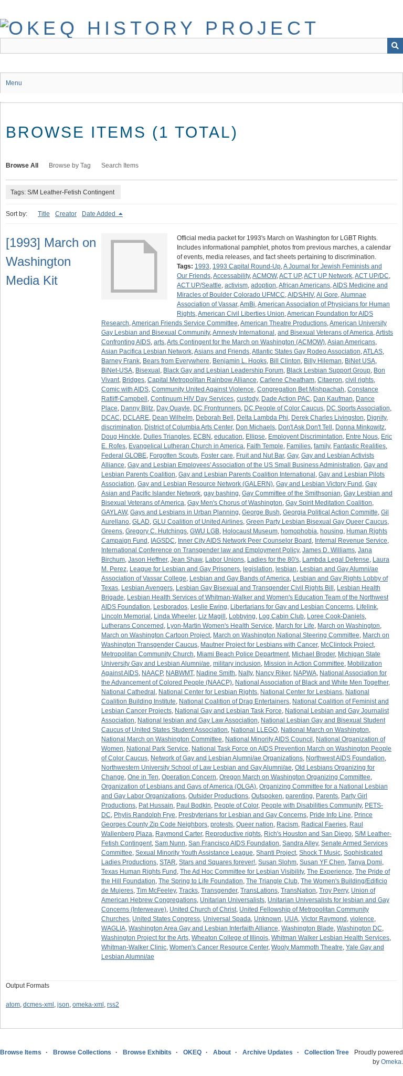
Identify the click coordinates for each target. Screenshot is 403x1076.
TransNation (298, 890)
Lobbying (242, 616)
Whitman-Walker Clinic (133, 947)
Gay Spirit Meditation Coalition (328, 502)
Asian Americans (351, 342)
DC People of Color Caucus (283, 408)
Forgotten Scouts (174, 455)
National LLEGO (254, 729)
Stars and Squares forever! (217, 862)
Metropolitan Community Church (147, 654)
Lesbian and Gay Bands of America (239, 578)
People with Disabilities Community (311, 805)
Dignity (376, 417)
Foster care (217, 455)
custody (247, 398)
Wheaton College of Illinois (230, 938)
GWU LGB (204, 531)
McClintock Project (347, 644)
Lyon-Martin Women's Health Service (219, 625)
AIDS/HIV (301, 294)
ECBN (202, 436)
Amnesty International (243, 332)
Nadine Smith (215, 673)
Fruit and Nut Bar (260, 455)
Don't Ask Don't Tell (305, 427)
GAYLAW (114, 512)
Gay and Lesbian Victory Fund (319, 484)
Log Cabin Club (281, 616)
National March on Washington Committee (161, 739)
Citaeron (329, 380)
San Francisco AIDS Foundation (233, 843)
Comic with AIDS (125, 389)
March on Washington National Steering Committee (286, 635)
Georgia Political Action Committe (330, 512)
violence (362, 919)
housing (331, 531)
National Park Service (157, 748)
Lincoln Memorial (126, 616)
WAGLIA (113, 928)
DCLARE (136, 417)
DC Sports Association (358, 408)
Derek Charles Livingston (327, 417)
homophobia (299, 531)
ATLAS (373, 351)
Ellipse (255, 436)
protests (221, 824)
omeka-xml (88, 1004)
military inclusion (237, 663)
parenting (299, 796)
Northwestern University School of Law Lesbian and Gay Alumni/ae (196, 767)
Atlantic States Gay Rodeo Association (306, 351)
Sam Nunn (170, 843)
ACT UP (290, 276)
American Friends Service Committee (185, 323)
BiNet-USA (116, 370)
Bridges (133, 380)
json (63, 1004)
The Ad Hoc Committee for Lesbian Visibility (242, 871)
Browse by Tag (70, 165)
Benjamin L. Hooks (240, 361)
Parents (327, 796)
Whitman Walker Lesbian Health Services (330, 938)
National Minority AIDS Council (269, 739)
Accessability (231, 276)
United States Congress (166, 919)
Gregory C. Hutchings (156, 531)
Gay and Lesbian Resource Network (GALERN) (205, 484)
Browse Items (20, 1052)
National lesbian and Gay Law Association (197, 720)
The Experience (329, 871)
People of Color (236, 805)
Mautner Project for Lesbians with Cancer (258, 644)
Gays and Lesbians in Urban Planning (184, 512)
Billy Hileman (323, 361)
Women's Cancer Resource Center (218, 947)
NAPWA (304, 673)
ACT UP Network (328, 276)
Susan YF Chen (322, 862)
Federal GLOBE (123, 455)
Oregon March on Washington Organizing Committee (294, 777)
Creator (66, 214)
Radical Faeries (323, 824)
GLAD (141, 521)
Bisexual (147, 370)
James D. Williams (328, 550)
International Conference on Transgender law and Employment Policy (200, 550)
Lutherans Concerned (132, 625)
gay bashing (221, 493)
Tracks (188, 890)
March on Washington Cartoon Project (155, 635)
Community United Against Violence (203, 389)
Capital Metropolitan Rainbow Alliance (202, 380)
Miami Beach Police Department (243, 654)
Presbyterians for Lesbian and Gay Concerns (242, 815)
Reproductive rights (233, 833)
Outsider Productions (218, 796)
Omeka (391, 1061)
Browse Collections (82, 1052)
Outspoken (266, 796)
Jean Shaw (186, 559)
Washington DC (359, 928)
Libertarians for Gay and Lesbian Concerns (291, 607)
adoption (263, 285)
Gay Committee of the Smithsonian (291, 493)
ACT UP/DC (372, 276)
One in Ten (143, 777)
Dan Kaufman (333, 398)
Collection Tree (326, 1052)
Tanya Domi (365, 862)
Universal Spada (227, 919)
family (322, 446)
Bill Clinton (285, 361)
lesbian (285, 569)
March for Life (294, 625)
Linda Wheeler (174, 616)
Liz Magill (212, 616)
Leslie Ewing (208, 607)
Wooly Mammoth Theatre (307, 947)
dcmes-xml (38, 1004)
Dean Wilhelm (172, 417)
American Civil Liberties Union (241, 313)
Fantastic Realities (359, 446)
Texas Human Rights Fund (139, 871)
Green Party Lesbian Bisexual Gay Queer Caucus (316, 521)
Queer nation (254, 824)
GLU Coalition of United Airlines (198, 521)
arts (159, 342)
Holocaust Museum (250, 531)
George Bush (261, 512)
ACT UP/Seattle (199, 285)
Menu (14, 83)
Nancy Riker (273, 673)
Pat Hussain (156, 805)
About (222, 1052)
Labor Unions (224, 559)
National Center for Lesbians (301, 692)
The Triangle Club (272, 881)
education (228, 436)
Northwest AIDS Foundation (345, 758)
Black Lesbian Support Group (328, 370)
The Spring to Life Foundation (200, 881)
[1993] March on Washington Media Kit (51, 261)
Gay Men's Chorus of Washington (234, 502)
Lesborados (170, 607)
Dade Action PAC (285, 398)
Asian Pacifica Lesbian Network (146, 351)
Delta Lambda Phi (262, 417)
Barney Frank (120, 361)
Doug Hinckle (120, 436)
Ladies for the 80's (273, 559)
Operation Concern (189, 777)
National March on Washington (325, 729)
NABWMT (179, 673)
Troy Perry (333, 890)
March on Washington (348, 625)
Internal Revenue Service (351, 540)
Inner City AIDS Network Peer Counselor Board (245, 540)
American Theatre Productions (283, 323)
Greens (111, 531)
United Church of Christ (202, 909)
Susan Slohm (277, 862)
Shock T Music (320, 852)
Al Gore (327, 294)
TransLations (259, 890)
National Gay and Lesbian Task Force (228, 711)
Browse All (22, 165)
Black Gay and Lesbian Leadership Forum (223, 370)
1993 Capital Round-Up (247, 266)
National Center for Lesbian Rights (207, 692)
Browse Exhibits (147, 1052)
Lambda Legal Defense (335, 559)
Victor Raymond (324, 919)
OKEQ (192, 1052)
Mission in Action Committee (304, 663)
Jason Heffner (147, 559)
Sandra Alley (300, 843)
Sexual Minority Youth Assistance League (194, 852)
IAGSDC (163, 540)
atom (13, 1004)
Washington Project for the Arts (144, 938)
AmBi (247, 304)
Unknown (267, 919)
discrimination (121, 427)
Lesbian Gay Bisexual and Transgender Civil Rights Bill (255, 588)
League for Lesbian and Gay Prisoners (185, 569)
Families (299, 446)
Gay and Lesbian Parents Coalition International (246, 474)
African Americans (304, 285)
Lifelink (366, 607)
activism (236, 285)
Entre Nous (362, 436)
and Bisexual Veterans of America (325, 332)
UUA (291, 919)
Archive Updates (267, 1052)
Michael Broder (313, 654)
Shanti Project (276, 852)
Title (44, 214)
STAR (168, 862)
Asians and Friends (221, 351)
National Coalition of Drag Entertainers (234, 701)
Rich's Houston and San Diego (308, 833)
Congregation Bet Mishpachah (300, 389)
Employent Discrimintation (305, 436)
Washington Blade (307, 928)
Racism (287, 824)
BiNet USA (360, 361)
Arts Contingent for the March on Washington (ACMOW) (246, 342)
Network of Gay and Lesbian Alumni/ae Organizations (227, 758)
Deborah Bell (215, 417)
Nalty (245, 673)
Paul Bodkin (193, 805)
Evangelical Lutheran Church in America (186, 446)
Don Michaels (255, 427)
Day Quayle (173, 408)
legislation (257, 569)
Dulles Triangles (166, 436)
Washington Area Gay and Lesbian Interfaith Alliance (203, 928)
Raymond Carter (178, 833)
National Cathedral (128, 692)
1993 (202, 266)
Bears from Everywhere (176, 361)
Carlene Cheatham (287, 380)
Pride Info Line (330, 815)
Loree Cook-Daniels (336, 616)
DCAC (110, 417)
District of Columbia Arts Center (188, 427)
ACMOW (264, 276)
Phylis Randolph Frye (144, 815)
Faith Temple (265, 446)
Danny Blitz (137, 408)
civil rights (359, 380)
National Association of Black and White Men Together (311, 682)
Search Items (120, 165)
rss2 (113, 1004)
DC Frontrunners (217, 408)
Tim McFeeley (156, 890)
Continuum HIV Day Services (192, 398)
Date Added (99, 214)
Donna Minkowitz (360, 427)
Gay (292, 455)
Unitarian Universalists (232, 900)
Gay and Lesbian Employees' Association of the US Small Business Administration (244, 465)
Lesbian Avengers (147, 588)
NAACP (152, 673)
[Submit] (395, 46)
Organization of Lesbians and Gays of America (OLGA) (178, 786)
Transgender (219, 890)
